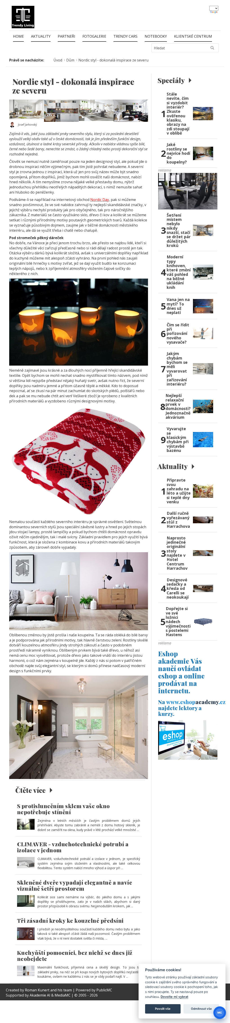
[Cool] (187, 190)
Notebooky (156, 36)
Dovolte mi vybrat (174, 997)
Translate (214, 12)
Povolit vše (162, 1008)
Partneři (66, 36)
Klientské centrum (193, 36)
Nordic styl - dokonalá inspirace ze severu (113, 60)
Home (18, 36)
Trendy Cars (125, 36)
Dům (70, 60)
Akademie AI (40, 995)
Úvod (57, 60)
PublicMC (104, 990)
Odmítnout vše (201, 1008)
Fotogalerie (94, 36)
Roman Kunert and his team (49, 990)
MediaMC (63, 995)
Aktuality (41, 36)
